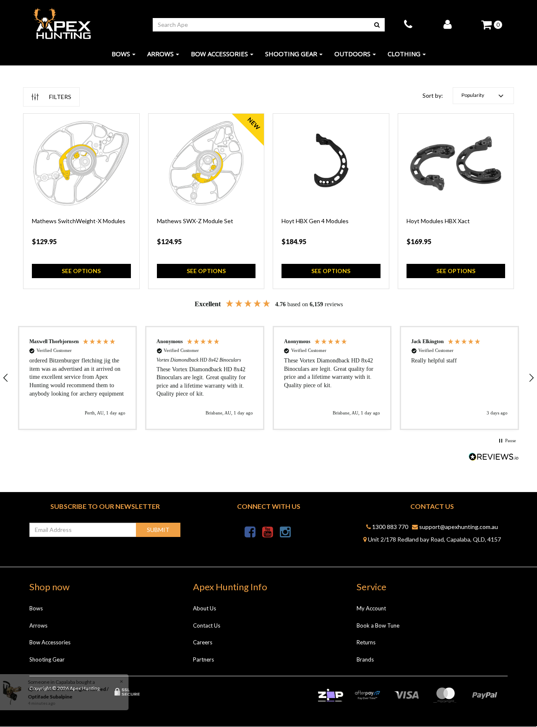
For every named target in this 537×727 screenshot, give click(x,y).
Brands (365, 659)
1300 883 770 (389, 526)
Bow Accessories (219, 54)
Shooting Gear (291, 54)
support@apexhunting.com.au (458, 526)
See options (81, 270)
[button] (483, 95)
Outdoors (352, 54)
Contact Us (206, 625)
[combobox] (261, 25)
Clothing (404, 54)
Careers (202, 642)
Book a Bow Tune (378, 625)
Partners (203, 659)
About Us (204, 608)
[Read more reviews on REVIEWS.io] (494, 457)
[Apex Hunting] (62, 23)
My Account (371, 608)
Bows (121, 54)
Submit (158, 529)
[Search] (377, 24)
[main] (268, 205)
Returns (366, 642)
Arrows (160, 54)
